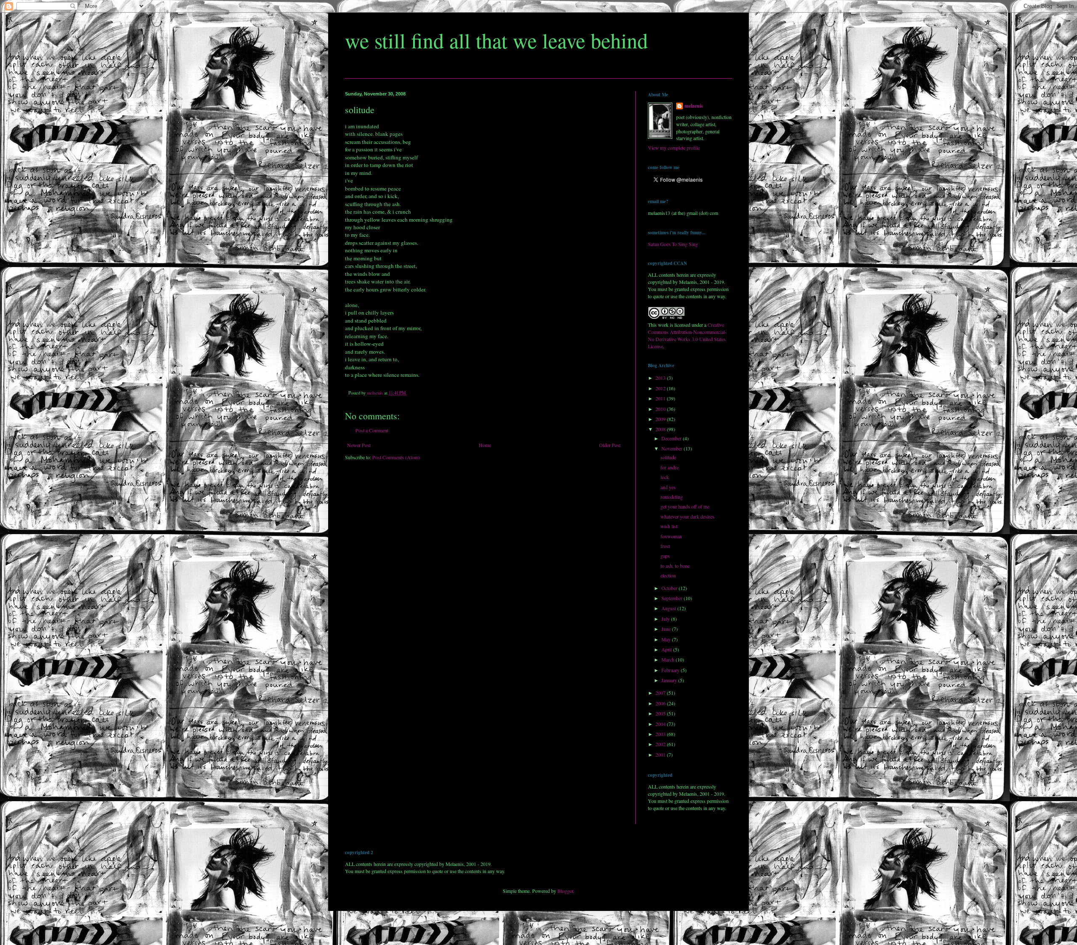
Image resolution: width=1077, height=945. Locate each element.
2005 (661, 713)
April (667, 649)
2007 (661, 692)
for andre (670, 467)
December (672, 438)
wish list (669, 526)
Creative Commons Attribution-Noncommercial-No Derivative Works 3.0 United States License (687, 335)
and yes (668, 487)
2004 (661, 723)
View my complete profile (674, 147)
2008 (661, 429)
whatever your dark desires (687, 516)
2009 (661, 419)
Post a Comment (371, 430)
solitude (668, 457)
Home (485, 445)
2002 (661, 744)
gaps (665, 555)
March (668, 659)
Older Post (610, 445)
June (666, 628)
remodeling (672, 496)
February (671, 670)
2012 (661, 388)
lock (665, 477)
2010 (661, 408)
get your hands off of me (685, 506)
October (670, 588)
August (669, 608)
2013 (661, 377)
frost (665, 546)
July (666, 618)
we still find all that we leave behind (496, 40)
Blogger (565, 890)
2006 (661, 703)
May (666, 639)
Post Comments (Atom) (396, 457)
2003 (661, 734)
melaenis (693, 106)
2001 (661, 754)
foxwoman (671, 536)
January (669, 680)
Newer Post (359, 445)
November (672, 448)
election (668, 575)
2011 (661, 398)
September (672, 598)
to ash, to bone (675, 565)
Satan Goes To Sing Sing (673, 244)
